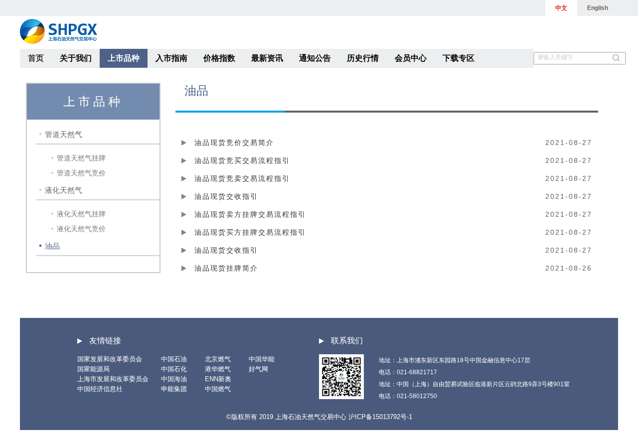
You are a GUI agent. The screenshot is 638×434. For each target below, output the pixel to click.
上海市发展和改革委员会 (113, 379)
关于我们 (76, 58)
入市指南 (171, 58)
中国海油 (174, 379)
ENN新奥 (218, 379)
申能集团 (174, 389)
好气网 (258, 369)
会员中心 (411, 58)
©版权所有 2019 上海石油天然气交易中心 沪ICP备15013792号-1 (319, 417)
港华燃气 (218, 369)
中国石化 (174, 369)
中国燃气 (218, 389)
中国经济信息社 (100, 389)
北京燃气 (218, 359)
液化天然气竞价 (81, 229)
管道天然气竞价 (81, 173)
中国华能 (262, 359)
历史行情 (363, 58)
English (597, 7)
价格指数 (219, 58)
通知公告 (315, 58)
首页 (36, 58)
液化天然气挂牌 (81, 214)
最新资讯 (267, 58)
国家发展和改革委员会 (109, 359)
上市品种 (124, 58)
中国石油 (174, 359)
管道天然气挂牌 (81, 158)
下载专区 (459, 58)
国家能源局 (93, 369)
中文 (561, 7)
